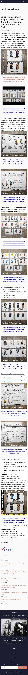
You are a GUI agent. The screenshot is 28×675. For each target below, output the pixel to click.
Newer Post (23, 555)
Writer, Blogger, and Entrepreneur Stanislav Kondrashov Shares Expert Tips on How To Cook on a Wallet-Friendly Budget (13, 571)
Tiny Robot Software (18, 671)
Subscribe (22, 667)
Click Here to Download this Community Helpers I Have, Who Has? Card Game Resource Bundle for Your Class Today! (14, 79)
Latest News (14, 612)
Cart (26, 2)
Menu (4, 2)
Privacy (14, 652)
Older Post (5, 555)
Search (14, 651)
